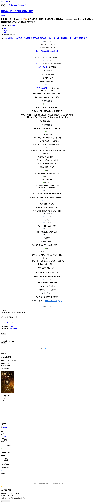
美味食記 (12, 326)
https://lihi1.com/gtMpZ (53, 300)
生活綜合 (12, 25)
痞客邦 (7, 322)
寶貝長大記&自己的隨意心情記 (17, 11)
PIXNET (36, 483)
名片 (5, 32)
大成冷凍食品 (42, 67)
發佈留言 (3, 342)
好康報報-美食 (13, 328)
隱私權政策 (55, 483)
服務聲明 (61, 483)
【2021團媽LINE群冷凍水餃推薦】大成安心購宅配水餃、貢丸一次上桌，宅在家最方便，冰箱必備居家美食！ (46, 38)
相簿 (5, 28)
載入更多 (3, 333)
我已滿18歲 (3, 501)
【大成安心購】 (38, 63)
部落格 (5, 30)
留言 (10, 322)
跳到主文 (3, 15)
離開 (8, 501)
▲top (2, 331)
